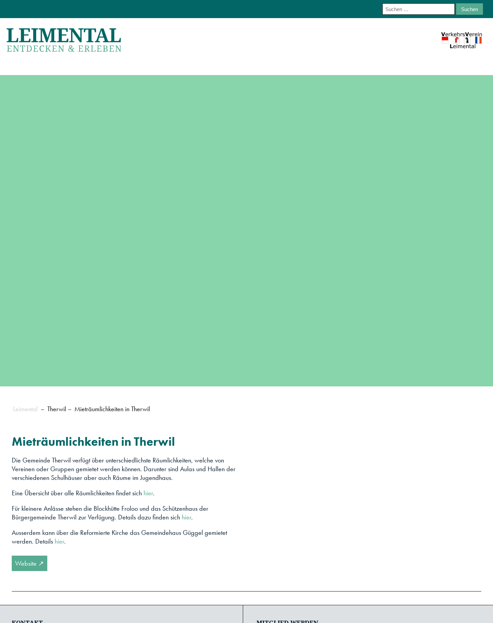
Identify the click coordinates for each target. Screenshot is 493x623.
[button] (310, 501)
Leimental (25, 408)
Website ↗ (29, 563)
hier (148, 493)
